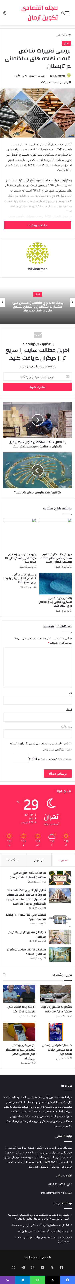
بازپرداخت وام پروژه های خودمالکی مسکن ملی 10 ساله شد (20, 558)
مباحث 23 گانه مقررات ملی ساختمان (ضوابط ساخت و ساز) (28, 875)
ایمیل (69, 709)
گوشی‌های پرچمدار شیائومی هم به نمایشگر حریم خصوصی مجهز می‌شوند (20, 1052)
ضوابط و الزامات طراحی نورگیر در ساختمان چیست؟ (26, 952)
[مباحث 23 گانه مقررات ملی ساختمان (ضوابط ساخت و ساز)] (60, 878)
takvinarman (59, 75)
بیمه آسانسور (14, 1147)
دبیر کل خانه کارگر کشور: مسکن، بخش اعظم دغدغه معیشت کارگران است (56, 558)
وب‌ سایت (66, 726)
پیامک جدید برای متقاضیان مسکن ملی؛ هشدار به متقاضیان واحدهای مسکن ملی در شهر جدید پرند (37, 306)
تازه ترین (39, 860)
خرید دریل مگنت (45, 1147)
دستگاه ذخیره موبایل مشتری (22, 1152)
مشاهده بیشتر (38, 225)
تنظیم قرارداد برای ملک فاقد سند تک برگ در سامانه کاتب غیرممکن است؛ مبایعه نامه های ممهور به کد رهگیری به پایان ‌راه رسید (26, 897)
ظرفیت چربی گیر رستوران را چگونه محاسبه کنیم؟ (26, 917)
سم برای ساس (64, 1147)
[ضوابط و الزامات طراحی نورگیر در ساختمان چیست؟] (60, 954)
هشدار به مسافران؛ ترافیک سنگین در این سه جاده (56, 1009)
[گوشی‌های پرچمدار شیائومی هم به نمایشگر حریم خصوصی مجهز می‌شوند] (19, 1032)
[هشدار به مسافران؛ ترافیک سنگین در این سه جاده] (56, 994)
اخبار (58, 34)
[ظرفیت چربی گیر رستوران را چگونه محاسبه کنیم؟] (60, 920)
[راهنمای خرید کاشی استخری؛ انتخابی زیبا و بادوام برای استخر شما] (55, 583)
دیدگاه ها (13, 860)
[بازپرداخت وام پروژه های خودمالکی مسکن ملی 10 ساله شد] (19, 534)
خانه (65, 34)
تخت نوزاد (66, 1157)
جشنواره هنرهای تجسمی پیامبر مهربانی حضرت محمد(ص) (57, 1050)
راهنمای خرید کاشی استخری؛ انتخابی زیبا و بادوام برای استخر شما (55, 602)
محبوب (63, 860)
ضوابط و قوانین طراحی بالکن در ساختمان (27, 934)
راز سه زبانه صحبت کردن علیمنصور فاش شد (21, 1009)
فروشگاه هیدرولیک (38, 1166)
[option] (37, 302)
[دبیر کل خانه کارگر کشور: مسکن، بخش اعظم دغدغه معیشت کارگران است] (55, 534)
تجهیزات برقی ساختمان (47, 1157)
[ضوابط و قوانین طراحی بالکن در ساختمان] (60, 937)
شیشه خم (29, 1147)
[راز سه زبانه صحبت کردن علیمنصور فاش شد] (19, 994)
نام (70, 692)
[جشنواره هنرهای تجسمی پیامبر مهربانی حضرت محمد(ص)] (56, 1032)
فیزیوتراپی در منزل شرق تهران (56, 1152)
